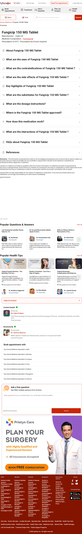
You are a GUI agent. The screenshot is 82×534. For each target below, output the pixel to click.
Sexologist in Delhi (6, 510)
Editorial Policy (60, 501)
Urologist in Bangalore (45, 509)
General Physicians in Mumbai (19, 484)
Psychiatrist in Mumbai (19, 496)
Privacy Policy (60, 499)
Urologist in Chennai (31, 507)
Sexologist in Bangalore (46, 516)
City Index (4, 521)
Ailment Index (58, 524)
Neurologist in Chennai (32, 503)
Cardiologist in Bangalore (46, 490)
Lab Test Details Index (7, 527)
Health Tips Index (68, 521)
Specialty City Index (48, 521)
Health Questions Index (8, 524)
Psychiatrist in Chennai (32, 496)
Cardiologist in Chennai (32, 488)
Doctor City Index (13, 521)
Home (2, 22)
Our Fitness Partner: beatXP (60, 496)
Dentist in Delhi (5, 480)
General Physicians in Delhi (6, 483)
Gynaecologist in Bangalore (47, 494)
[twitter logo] (76, 481)
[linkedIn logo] (72, 484)
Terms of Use (60, 490)
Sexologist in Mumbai (18, 515)
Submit (66, 411)
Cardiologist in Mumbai (19, 488)
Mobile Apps (59, 488)
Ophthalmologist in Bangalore (47, 513)
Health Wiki (58, 521)
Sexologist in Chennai (32, 515)
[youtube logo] (76, 484)
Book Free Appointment (59, 3)
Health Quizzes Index (22, 524)
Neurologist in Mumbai (19, 503)
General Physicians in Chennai (32, 484)
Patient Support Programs (39, 527)
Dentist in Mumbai (20, 480)
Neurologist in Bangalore (46, 505)
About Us (58, 482)
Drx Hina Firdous (17, 313)
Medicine (8, 22)
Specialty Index (36, 521)
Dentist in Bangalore (45, 481)
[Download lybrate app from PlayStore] (75, 495)
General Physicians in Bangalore (46, 485)
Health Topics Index (36, 524)
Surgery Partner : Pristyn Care (61, 493)
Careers (58, 486)
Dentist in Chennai (33, 480)
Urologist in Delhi (6, 505)
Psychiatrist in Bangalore (46, 498)
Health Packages (69, 524)
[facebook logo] (72, 481)
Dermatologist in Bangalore (47, 501)
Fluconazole (28, 39)
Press (57, 503)
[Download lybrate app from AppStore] (75, 499)
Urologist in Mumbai (18, 507)
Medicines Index (48, 524)
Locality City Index (24, 521)
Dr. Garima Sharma (18, 333)
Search (78, 17)
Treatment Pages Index (22, 527)
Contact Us (59, 484)
